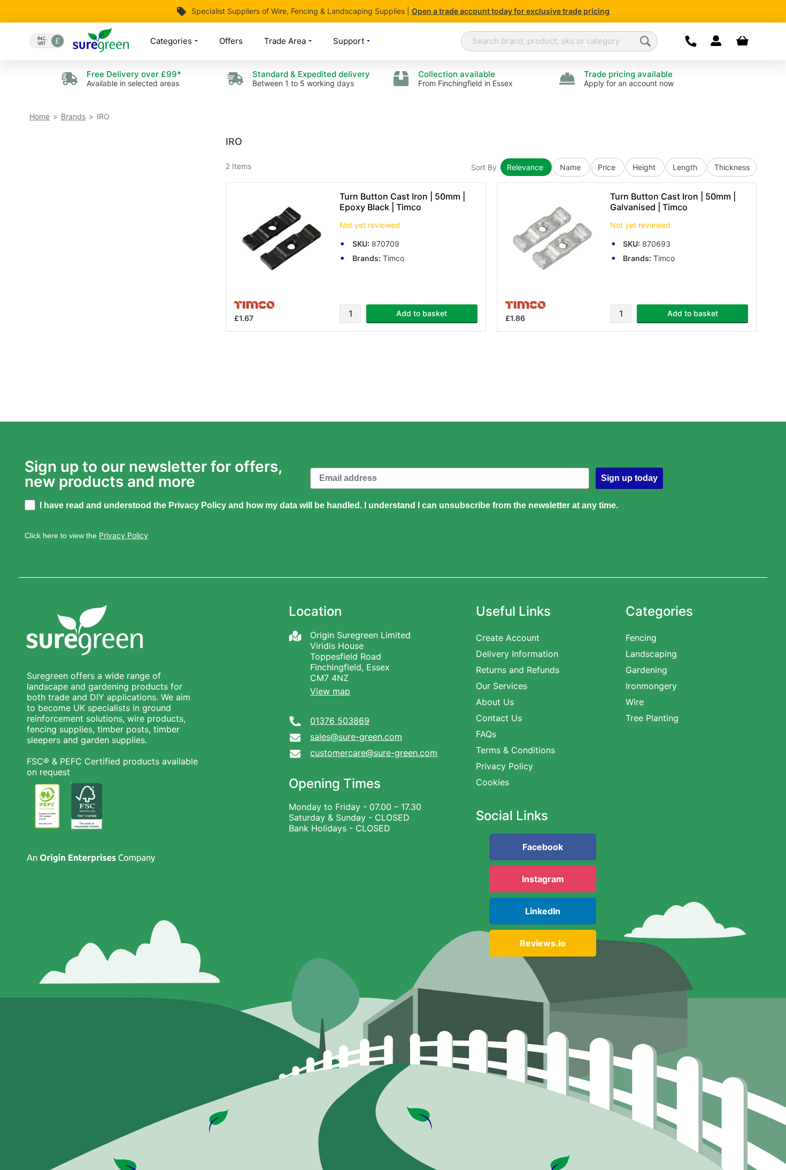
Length (686, 167)
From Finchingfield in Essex (465, 79)
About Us (495, 702)
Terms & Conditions (515, 750)
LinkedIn (542, 911)
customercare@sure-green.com (373, 752)
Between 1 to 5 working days (311, 79)
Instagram (543, 879)
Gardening (646, 669)
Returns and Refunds (517, 669)
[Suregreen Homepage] (86, 665)
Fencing (641, 637)
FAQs (486, 734)
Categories (172, 41)
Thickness (732, 167)
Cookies (492, 782)
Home (39, 116)
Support (349, 41)
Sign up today (629, 478)
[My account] (715, 41)
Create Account (508, 637)
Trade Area (286, 41)
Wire (635, 702)
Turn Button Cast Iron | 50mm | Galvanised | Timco (673, 201)
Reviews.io (543, 943)
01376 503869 (339, 720)
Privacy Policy (504, 766)
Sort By (484, 167)
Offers (231, 41)
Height (645, 167)
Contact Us (499, 718)
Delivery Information (517, 653)
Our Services (501, 685)
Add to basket (421, 313)
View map (330, 691)
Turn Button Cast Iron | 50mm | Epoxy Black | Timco (402, 201)
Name (571, 167)
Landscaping (651, 653)
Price (608, 167)
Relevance (526, 167)
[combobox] (559, 41)
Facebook (542, 847)
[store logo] (101, 41)
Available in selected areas (134, 79)
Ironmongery (651, 685)
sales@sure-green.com (356, 736)
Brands (73, 116)
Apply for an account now (629, 79)
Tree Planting (652, 718)
